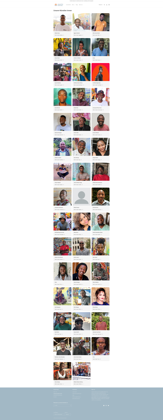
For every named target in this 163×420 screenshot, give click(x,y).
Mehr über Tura (96, 359)
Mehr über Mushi (77, 259)
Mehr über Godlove (59, 159)
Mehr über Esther (77, 134)
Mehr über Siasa (77, 359)
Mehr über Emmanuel (97, 109)
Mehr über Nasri (96, 259)
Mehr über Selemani (97, 334)
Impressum (75, 391)
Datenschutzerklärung (77, 393)
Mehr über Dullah (77, 109)
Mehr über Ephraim (59, 134)
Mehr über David (58, 109)
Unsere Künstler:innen (57, 393)
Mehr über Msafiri (96, 234)
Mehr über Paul (58, 309)
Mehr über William (78, 384)
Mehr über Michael (97, 209)
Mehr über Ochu (58, 284)
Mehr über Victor (58, 384)
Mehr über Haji (77, 159)
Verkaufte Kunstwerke (57, 395)
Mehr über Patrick (78, 284)
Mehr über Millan (77, 234)
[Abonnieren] (71, 405)
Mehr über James (77, 184)
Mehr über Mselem (59, 259)
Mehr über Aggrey (78, 35)
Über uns (55, 391)
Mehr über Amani (58, 60)
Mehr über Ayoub (58, 84)
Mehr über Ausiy (96, 60)
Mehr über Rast (58, 334)
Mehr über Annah (77, 60)
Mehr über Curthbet (97, 84)
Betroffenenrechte (76, 398)
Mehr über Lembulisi (59, 209)
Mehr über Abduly (59, 35)
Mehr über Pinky (96, 309)
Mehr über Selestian (59, 359)
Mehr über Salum (77, 334)
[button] (73, 5)
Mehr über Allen (96, 35)
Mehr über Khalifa (97, 184)
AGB (73, 395)
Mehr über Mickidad (59, 234)
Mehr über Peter (77, 309)
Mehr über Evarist (96, 134)
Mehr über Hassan (59, 184)
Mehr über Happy (96, 159)
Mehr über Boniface (78, 84)
